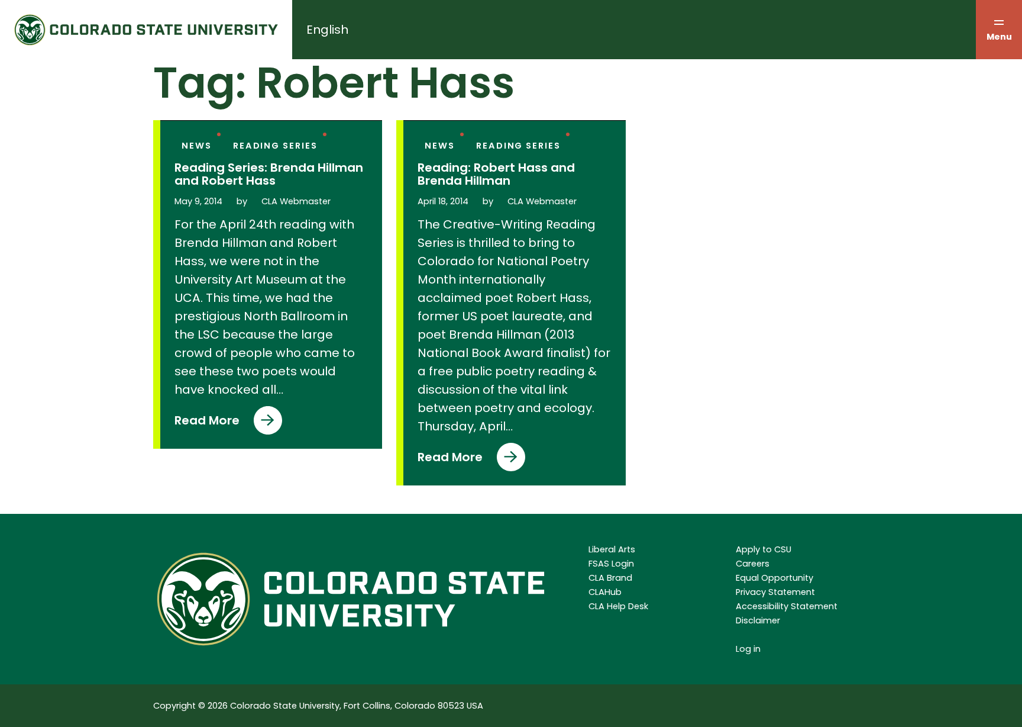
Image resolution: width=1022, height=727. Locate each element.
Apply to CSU (763, 549)
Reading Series (275, 146)
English (327, 29)
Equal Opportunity (774, 578)
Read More (207, 423)
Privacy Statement (775, 592)
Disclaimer (758, 620)
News (197, 146)
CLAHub (605, 592)
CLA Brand (610, 578)
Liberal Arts (611, 549)
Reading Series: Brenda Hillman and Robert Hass (268, 174)
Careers (752, 564)
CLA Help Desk (618, 606)
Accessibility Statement (786, 606)
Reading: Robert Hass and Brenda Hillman (496, 174)
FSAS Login (611, 564)
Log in (748, 649)
